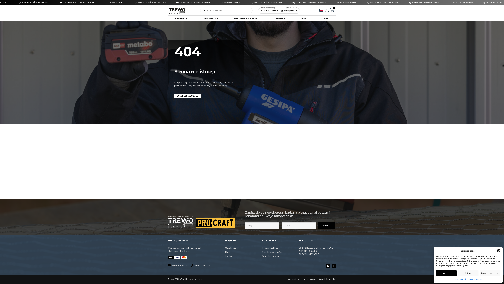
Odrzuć (468, 273)
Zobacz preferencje (489, 273)
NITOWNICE (179, 18)
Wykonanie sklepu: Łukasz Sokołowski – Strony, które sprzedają (312, 279)
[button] (498, 251)
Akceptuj (446, 273)
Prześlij (326, 225)
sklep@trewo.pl (290, 11)
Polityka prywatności (460, 279)
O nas (303, 18)
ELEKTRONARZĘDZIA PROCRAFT (247, 18)
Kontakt (325, 18)
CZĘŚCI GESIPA (209, 18)
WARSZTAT (280, 18)
